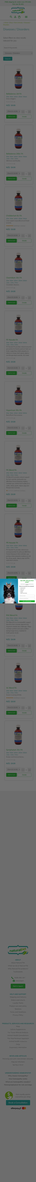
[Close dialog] (35, 579)
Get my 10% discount (27, 601)
